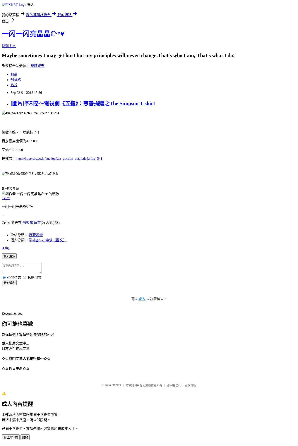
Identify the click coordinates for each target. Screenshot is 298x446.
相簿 (13, 74)
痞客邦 (27, 223)
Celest (6, 198)
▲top (6, 248)
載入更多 (9, 256)
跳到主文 (9, 46)
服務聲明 (190, 385)
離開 (25, 437)
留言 (37, 223)
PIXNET (116, 385)
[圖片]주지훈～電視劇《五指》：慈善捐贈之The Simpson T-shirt (82, 103)
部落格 (15, 80)
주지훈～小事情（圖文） (48, 240)
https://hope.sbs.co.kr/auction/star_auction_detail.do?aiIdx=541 (59, 158)
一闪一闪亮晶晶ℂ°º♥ (33, 34)
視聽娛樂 (38, 66)
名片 (13, 85)
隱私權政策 (173, 385)
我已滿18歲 (10, 437)
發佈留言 (9, 283)
